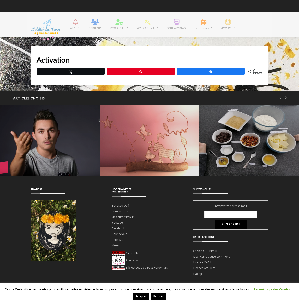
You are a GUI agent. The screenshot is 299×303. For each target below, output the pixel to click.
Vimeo (116, 245)
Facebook (118, 228)
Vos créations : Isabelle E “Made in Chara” (143, 158)
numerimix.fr (120, 211)
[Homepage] (45, 24)
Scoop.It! (117, 240)
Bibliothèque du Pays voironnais (147, 267)
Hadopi (198, 274)
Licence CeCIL (202, 262)
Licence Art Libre (204, 268)
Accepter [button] (141, 296)
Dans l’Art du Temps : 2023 (65, 6)
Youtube (117, 223)
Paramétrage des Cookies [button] (272, 289)
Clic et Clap (132, 253)
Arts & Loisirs (45, 128)
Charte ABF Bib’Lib (205, 251)
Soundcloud (119, 234)
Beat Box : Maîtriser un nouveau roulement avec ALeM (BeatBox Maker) (43, 153)
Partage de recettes (239, 145)
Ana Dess (131, 260)
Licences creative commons (212, 256)
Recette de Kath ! (235, 163)
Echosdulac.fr (120, 205)
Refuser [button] (158, 296)
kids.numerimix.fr (123, 217)
